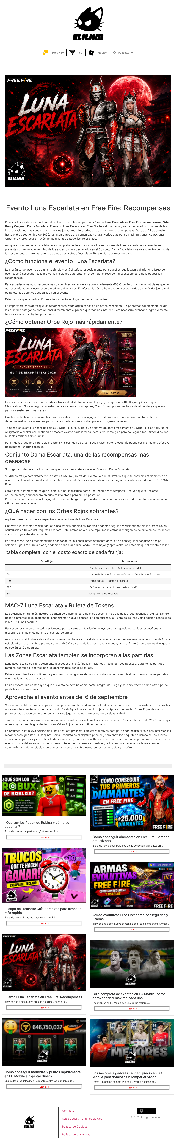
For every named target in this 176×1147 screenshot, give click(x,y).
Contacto (68, 1110)
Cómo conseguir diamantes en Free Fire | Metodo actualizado (131, 839)
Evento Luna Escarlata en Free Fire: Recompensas (43, 997)
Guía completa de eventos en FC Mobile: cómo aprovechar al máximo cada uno (128, 996)
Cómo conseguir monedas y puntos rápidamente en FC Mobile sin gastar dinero (42, 1074)
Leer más (44, 837)
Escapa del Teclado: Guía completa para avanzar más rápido (42, 911)
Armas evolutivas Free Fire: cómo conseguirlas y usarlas (130, 917)
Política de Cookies (74, 1126)
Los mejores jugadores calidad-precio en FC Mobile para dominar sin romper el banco (127, 1075)
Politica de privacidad (76, 1134)
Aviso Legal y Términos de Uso (82, 1118)
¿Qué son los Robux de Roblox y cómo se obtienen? (36, 824)
